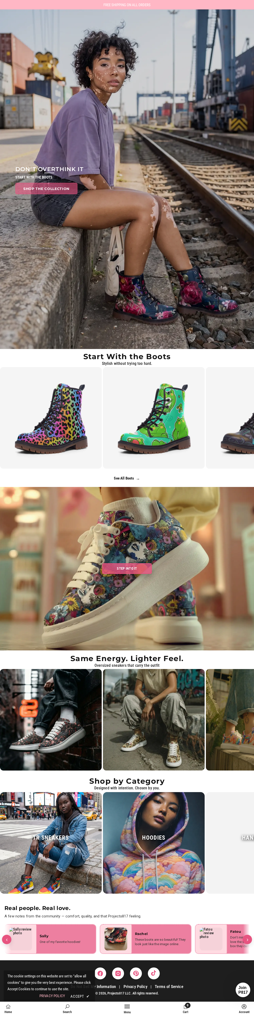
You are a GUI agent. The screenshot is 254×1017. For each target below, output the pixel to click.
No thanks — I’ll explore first (127, 554)
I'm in (127, 538)
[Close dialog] (158, 456)
